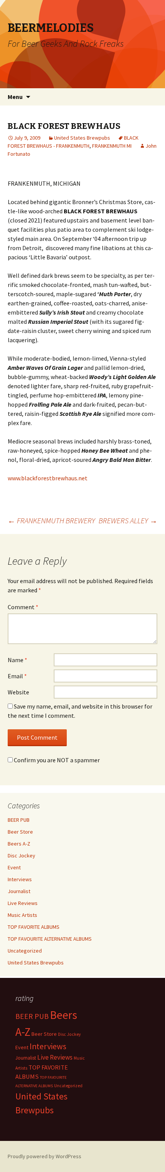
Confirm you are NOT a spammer (56, 760)
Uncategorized (25, 950)
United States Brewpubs (82, 137)
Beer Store (20, 831)
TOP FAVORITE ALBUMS (33, 926)
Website (18, 692)
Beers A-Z (19, 843)
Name (17, 660)
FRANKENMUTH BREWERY (51, 520)
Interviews (20, 879)
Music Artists (22, 915)
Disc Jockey (21, 855)
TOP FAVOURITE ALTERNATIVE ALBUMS (50, 938)
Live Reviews (23, 903)
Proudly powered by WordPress (44, 1156)
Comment (23, 607)
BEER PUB (19, 819)
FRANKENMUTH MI (112, 145)
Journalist (19, 891)
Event (14, 867)
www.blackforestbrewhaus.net (47, 478)
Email (17, 676)
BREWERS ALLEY (128, 520)
